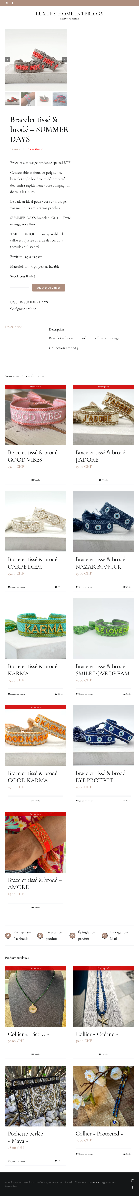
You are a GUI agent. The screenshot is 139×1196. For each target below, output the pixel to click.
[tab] (22, 327)
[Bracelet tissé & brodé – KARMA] (35, 628)
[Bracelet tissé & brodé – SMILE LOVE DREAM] (103, 628)
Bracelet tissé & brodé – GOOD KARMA (35, 776)
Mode (31, 308)
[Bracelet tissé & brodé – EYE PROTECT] (103, 735)
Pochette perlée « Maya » (25, 1137)
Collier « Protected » (99, 1133)
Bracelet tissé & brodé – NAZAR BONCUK (103, 563)
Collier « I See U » (28, 1034)
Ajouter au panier (48, 287)
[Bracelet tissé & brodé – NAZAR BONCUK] (103, 521)
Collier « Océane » (97, 1034)
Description (14, 327)
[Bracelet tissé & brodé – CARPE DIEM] (35, 521)
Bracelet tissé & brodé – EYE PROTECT (103, 776)
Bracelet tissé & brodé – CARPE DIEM (35, 563)
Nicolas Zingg (98, 1182)
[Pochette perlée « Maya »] (35, 1096)
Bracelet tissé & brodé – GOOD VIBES (35, 456)
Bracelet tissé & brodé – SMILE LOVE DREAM (103, 670)
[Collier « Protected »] (103, 1096)
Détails (37, 480)
